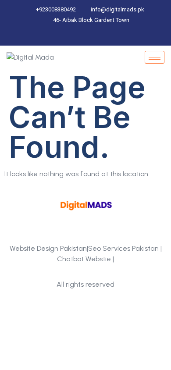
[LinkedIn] (87, 36)
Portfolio (85, 271)
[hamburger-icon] (154, 57)
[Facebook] (72, 36)
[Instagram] (102, 36)
